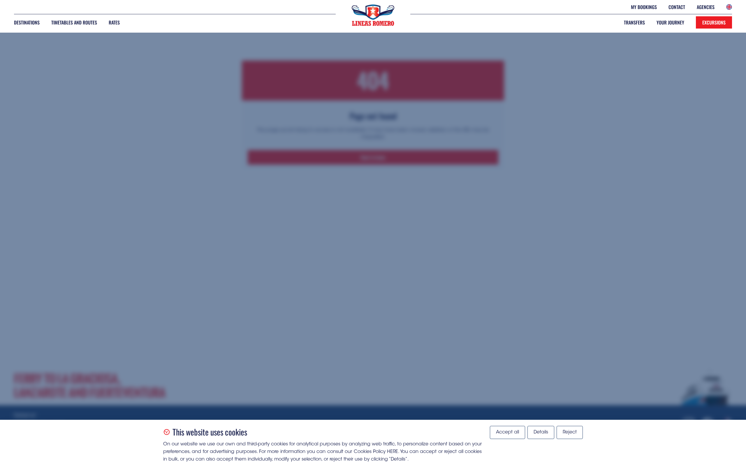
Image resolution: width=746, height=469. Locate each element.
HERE (392, 451)
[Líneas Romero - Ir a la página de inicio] (373, 15)
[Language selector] (729, 7)
